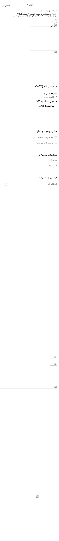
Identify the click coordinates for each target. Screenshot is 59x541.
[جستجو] (3, 10)
